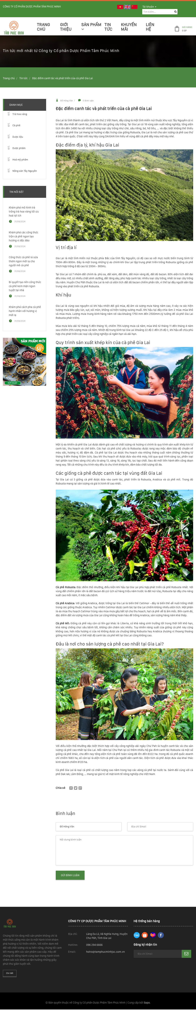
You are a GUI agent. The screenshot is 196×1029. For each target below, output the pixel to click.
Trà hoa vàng (19, 114)
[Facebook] (161, 935)
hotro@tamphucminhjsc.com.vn (105, 951)
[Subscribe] (186, 954)
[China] (134, 7)
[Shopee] (145, 935)
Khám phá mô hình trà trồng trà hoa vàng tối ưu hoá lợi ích (24, 211)
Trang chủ (43, 26)
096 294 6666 (94, 944)
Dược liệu (17, 136)
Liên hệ (150, 26)
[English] (127, 7)
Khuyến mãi (129, 26)
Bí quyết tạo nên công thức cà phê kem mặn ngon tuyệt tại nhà (25, 286)
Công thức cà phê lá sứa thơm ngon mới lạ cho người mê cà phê (23, 261)
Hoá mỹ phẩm (20, 159)
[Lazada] (153, 935)
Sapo (147, 1002)
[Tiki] (137, 935)
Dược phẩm (18, 148)
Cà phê (16, 125)
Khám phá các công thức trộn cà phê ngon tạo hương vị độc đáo (23, 236)
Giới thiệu (66, 26)
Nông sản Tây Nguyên (24, 170)
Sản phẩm (91, 24)
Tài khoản (148, 6)
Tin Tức (108, 26)
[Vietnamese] (120, 7)
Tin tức (23, 78)
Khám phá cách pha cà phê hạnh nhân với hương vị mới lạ (25, 311)
